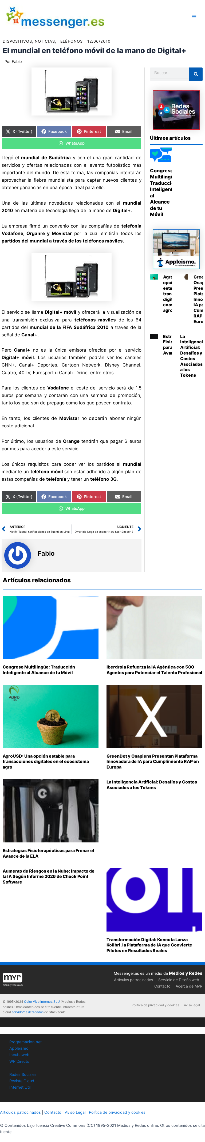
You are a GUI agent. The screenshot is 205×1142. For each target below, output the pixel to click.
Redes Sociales (23, 1074)
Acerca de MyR (189, 986)
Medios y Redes (185, 973)
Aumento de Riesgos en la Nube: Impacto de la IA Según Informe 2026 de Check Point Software (48, 876)
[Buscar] (196, 74)
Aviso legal (192, 1005)
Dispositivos (17, 41)
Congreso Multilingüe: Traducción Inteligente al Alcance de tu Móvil (39, 669)
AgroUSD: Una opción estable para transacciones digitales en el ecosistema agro (46, 761)
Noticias (45, 41)
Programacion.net (25, 1042)
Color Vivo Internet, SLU (42, 1002)
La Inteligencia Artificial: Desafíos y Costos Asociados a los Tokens (152, 784)
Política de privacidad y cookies (155, 1005)
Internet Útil (19, 1087)
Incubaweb (19, 1054)
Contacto (162, 986)
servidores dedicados (28, 1012)
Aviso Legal (75, 1112)
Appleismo (19, 1048)
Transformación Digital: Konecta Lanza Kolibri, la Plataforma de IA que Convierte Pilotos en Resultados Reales (149, 945)
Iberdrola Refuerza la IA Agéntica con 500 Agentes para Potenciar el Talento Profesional (154, 669)
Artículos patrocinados (133, 979)
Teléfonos (70, 41)
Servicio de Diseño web (178, 979)
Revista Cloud (21, 1081)
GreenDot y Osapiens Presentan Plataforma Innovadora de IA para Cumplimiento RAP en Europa (153, 761)
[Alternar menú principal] (194, 16)
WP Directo (19, 1061)
